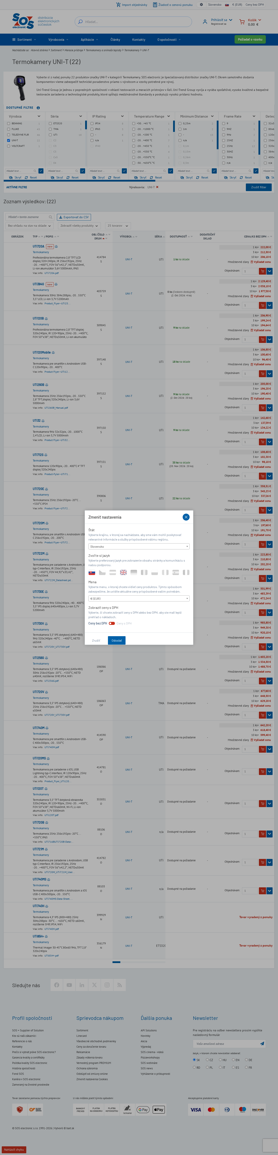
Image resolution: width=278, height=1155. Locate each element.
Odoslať (117, 640)
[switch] (112, 623)
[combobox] (139, 546)
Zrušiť (96, 640)
